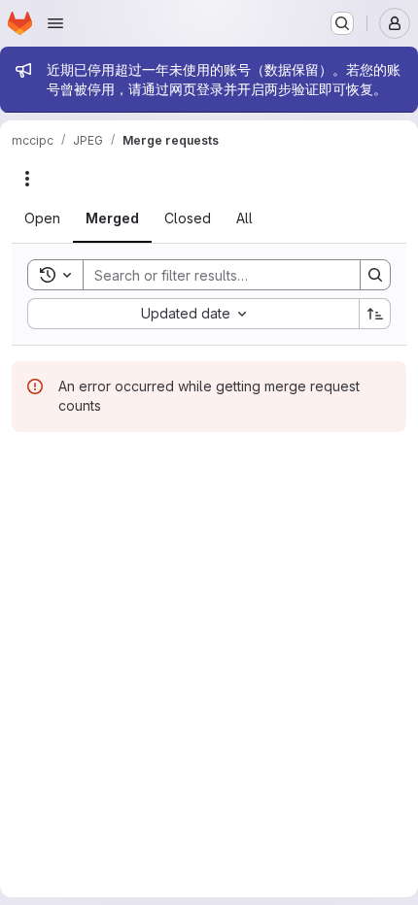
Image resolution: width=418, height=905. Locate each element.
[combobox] (193, 313)
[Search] (375, 274)
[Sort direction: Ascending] (375, 313)
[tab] (42, 218)
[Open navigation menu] (55, 23)
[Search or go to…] (342, 23)
